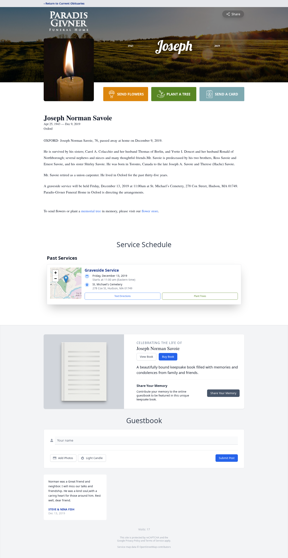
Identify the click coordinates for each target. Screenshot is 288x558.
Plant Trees (200, 296)
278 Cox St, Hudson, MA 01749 (112, 288)
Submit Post (227, 458)
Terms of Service (155, 540)
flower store (150, 211)
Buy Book (168, 356)
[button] (65, 279)
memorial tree (91, 211)
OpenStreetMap (148, 547)
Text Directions (122, 296)
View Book (146, 356)
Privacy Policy (133, 540)
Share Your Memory (223, 393)
